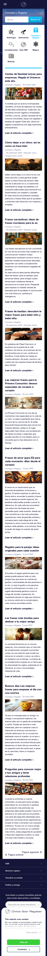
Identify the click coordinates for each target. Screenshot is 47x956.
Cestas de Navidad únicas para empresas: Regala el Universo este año (23, 77)
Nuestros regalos (12, 871)
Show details (32, 932)
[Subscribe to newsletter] (38, 905)
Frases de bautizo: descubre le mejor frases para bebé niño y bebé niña (23, 315)
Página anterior (16, 854)
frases (20, 156)
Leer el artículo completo (18, 133)
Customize (22, 949)
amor (34, 153)
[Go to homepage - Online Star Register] (23, 4)
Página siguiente (30, 852)
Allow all (23, 942)
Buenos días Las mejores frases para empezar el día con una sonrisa (23, 689)
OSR (7, 864)
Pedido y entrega (12, 885)
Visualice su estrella (14, 878)
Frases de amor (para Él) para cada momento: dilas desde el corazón (22, 461)
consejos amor (11, 156)
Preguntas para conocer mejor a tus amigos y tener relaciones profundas (23, 773)
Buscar (34, 20)
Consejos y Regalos (13, 85)
